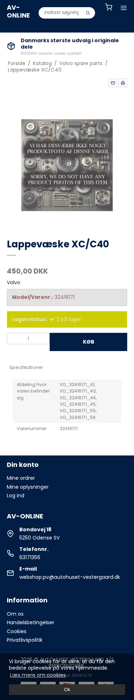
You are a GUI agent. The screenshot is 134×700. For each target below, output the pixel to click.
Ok (67, 689)
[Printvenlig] (123, 83)
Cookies (16, 631)
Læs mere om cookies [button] (38, 675)
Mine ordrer (21, 478)
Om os (15, 613)
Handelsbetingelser (30, 622)
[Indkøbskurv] (108, 8)
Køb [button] (88, 341)
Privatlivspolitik (25, 640)
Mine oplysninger (28, 487)
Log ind (15, 495)
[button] (113, 83)
